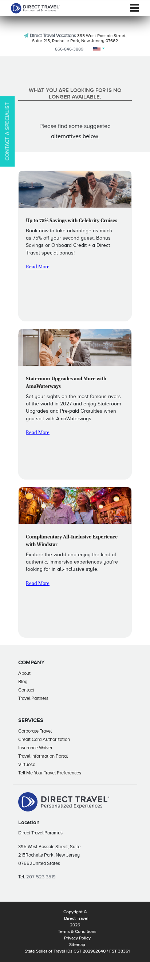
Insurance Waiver (35, 747)
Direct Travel (76, 919)
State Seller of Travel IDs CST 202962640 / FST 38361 (77, 951)
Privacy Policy (77, 938)
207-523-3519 (41, 876)
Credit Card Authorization (44, 739)
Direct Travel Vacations (53, 35)
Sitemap (77, 945)
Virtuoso (26, 764)
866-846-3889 (69, 49)
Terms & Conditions (77, 932)
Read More (38, 267)
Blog (22, 681)
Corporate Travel (35, 731)
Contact (26, 690)
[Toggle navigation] (134, 8)
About (24, 673)
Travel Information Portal (43, 756)
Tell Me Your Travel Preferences (49, 772)
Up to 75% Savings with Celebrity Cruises (71, 221)
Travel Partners (33, 698)
